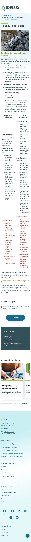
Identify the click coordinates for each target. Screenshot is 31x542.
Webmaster (4, 535)
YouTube (17, 517)
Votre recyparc (8, 337)
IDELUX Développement (12, 514)
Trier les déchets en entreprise (13, 17)
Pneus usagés (8, 340)
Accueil (1, 15)
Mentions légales (6, 526)
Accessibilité (4, 523)
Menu (29, 2)
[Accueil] (11, 7)
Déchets (8, 15)
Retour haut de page (27, 536)
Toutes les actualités (22, 403)
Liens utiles (4, 532)
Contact (16, 317)
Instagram (25, 511)
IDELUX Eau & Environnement (4, 514)
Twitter (10, 517)
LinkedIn (19, 511)
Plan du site (4, 529)
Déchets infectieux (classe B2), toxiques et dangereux (13, 344)
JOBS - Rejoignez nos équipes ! (10, 450)
